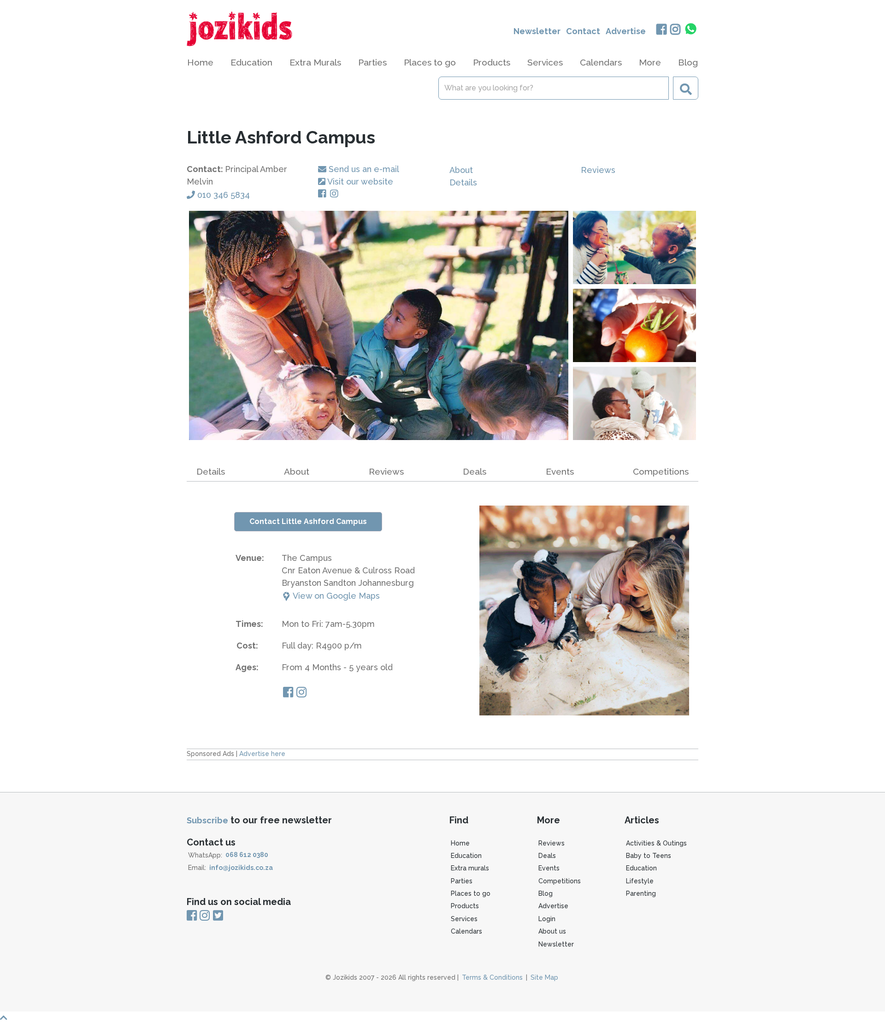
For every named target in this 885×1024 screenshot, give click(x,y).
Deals (547, 855)
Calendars (601, 62)
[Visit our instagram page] (301, 693)
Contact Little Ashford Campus (308, 521)
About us (552, 931)
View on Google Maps (335, 596)
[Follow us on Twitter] (218, 916)
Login (546, 919)
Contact (583, 31)
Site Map (544, 977)
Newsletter (536, 31)
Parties (461, 881)
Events (560, 471)
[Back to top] (442, 1018)
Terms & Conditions (492, 977)
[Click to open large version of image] (379, 325)
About (461, 170)
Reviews (598, 170)
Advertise (626, 31)
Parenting (641, 893)
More (650, 62)
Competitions (661, 471)
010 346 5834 (223, 195)
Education (466, 855)
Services (464, 919)
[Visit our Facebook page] (324, 194)
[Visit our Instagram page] (336, 194)
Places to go (470, 893)
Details (463, 182)
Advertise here (262, 753)
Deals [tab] (474, 471)
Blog (688, 62)
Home (200, 62)
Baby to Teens (648, 855)
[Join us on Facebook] (661, 30)
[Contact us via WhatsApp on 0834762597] (691, 29)
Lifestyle (640, 881)
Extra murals (470, 868)
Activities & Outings (656, 843)
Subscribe (207, 820)
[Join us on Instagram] (675, 30)
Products (465, 906)
